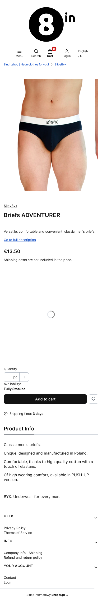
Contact (10, 577)
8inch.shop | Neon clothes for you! (26, 64)
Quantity (10, 369)
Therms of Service (18, 533)
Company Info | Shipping (23, 553)
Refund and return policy (23, 557)
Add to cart (45, 399)
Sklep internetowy (46, 595)
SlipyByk (60, 64)
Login (8, 582)
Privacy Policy (15, 528)
